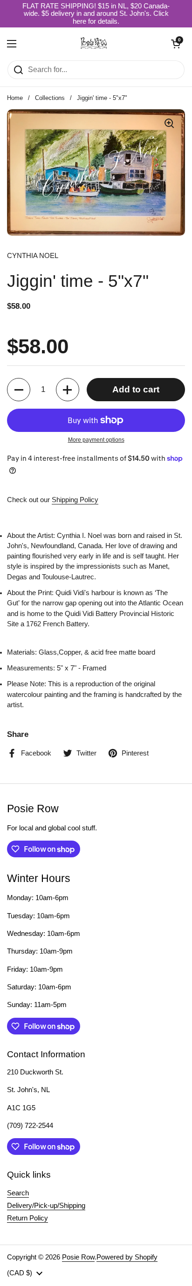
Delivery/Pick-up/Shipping (46, 1205)
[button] (175, 43)
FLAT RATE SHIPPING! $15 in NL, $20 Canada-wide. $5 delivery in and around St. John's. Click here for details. (96, 13)
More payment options (96, 440)
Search (18, 1193)
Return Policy (27, 1218)
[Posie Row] (93, 43)
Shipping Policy (75, 500)
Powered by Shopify (127, 1257)
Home (15, 97)
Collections (50, 97)
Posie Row (78, 1257)
